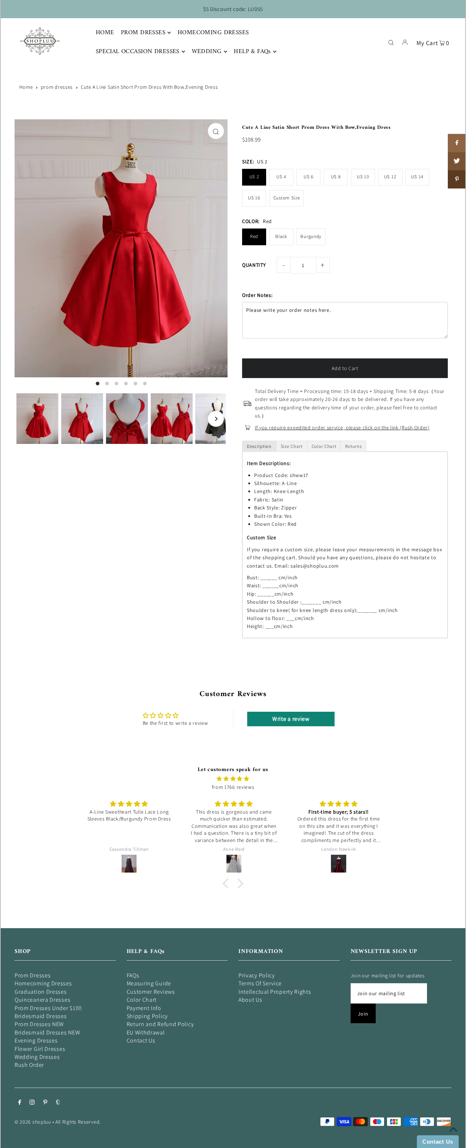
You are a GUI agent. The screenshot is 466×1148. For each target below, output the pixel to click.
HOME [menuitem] (105, 32)
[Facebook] (19, 1103)
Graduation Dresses (41, 992)
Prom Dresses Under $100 (48, 1008)
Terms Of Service (260, 983)
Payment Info (144, 1008)
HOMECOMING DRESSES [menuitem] (213, 32)
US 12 (390, 177)
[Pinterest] (45, 1103)
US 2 (254, 177)
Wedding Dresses (37, 1057)
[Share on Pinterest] (457, 179)
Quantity (254, 265)
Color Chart (142, 1000)
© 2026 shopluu (33, 1122)
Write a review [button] (290, 719)
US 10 (363, 177)
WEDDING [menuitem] (207, 51)
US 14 (417, 177)
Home (26, 87)
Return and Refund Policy (160, 1024)
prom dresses (57, 87)
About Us (250, 1000)
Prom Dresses (33, 975)
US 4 (281, 177)
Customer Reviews (151, 992)
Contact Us (141, 1040)
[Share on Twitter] (457, 161)
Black (281, 236)
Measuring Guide (149, 983)
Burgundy (310, 236)
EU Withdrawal (146, 1032)
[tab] (259, 446)
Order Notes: (257, 295)
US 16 (254, 198)
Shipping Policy (147, 1016)
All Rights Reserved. (78, 1122)
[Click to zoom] (216, 131)
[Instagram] (32, 1103)
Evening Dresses (36, 1040)
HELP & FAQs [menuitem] (252, 51)
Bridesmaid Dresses (41, 1016)
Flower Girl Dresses (40, 1049)
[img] (233, 779)
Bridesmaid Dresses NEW (47, 1032)
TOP (453, 1138)
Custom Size (286, 198)
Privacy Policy (256, 975)
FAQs (133, 975)
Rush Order (29, 1065)
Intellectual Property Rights (274, 992)
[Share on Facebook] (457, 143)
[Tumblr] (58, 1103)
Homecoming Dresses (43, 983)
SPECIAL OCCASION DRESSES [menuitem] (137, 51)
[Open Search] (391, 41)
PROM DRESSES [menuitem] (143, 32)
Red (254, 236)
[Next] (216, 419)
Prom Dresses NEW (39, 1024)
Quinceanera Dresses (42, 1000)
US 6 (308, 177)
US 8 (336, 177)
